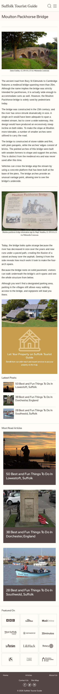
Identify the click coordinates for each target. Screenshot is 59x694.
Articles (28, 675)
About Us (53, 675)
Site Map (35, 680)
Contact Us (23, 680)
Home (5, 675)
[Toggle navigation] (55, 6)
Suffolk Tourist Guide (33, 691)
